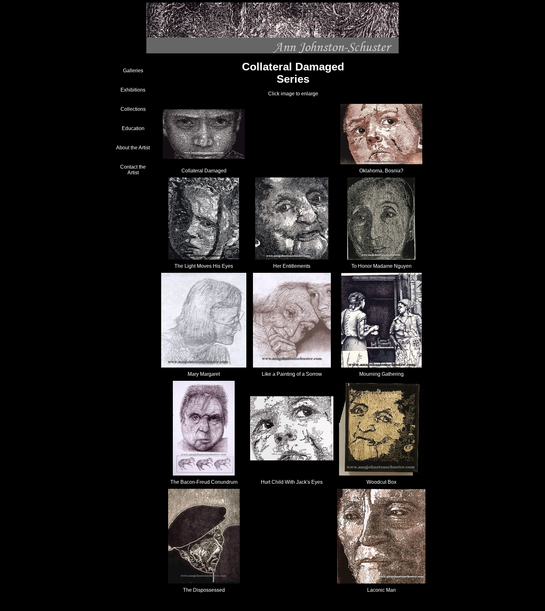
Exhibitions (132, 90)
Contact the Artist (133, 169)
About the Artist (133, 147)
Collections (133, 109)
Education (133, 128)
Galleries (133, 70)
